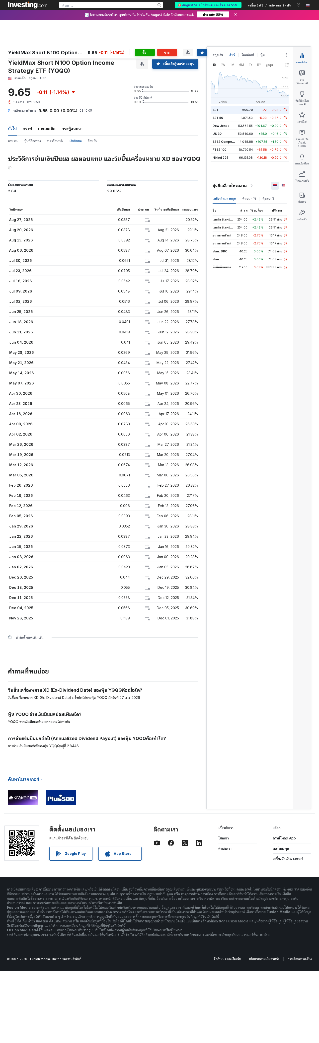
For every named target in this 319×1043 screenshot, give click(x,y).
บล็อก (277, 828)
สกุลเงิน (218, 55)
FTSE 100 (219, 149)
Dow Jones (221, 126)
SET (216, 110)
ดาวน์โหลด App (284, 838)
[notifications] (299, 4)
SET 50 (218, 118)
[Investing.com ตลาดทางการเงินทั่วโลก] (27, 4)
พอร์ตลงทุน (281, 848)
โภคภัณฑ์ (247, 55)
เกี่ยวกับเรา (226, 828)
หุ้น (262, 55)
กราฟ (27, 128)
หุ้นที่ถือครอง (32, 141)
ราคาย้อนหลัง (55, 141)
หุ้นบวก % (249, 198)
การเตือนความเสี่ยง (300, 959)
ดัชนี (232, 55)
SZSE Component (226, 142)
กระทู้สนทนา (72, 128)
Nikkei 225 (220, 157)
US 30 (217, 134)
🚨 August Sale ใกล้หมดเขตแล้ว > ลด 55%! (208, 4)
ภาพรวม (13, 141)
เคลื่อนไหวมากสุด (224, 198)
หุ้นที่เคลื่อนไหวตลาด (230, 185)
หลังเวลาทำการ (24, 110)
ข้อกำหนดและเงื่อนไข (227, 959)
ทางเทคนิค (47, 128)
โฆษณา (223, 838)
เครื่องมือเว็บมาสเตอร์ (288, 858)
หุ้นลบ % (268, 198)
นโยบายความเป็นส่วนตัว (264, 959)
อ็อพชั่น (92, 141)
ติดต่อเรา (225, 848)
